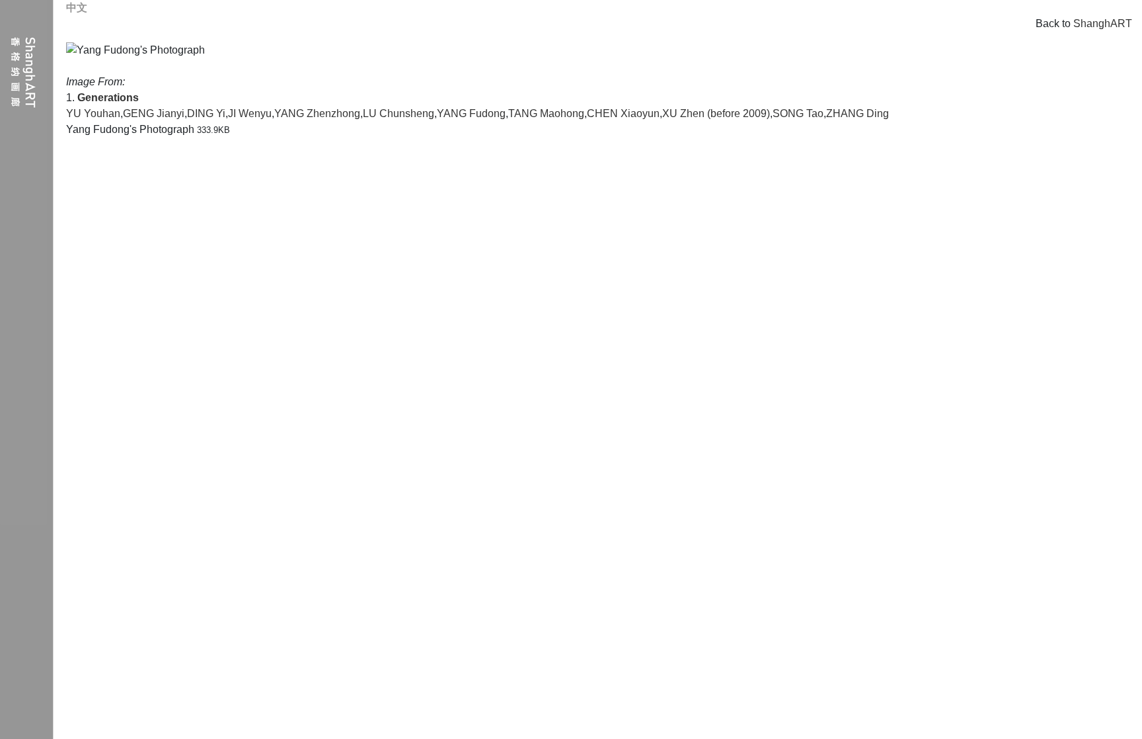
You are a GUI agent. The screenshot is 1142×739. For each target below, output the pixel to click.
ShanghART (1102, 23)
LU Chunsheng (398, 113)
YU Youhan (93, 113)
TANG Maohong (546, 113)
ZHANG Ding (857, 113)
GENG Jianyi (153, 113)
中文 (76, 7)
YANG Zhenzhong (317, 113)
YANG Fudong (471, 113)
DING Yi (206, 113)
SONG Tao (798, 113)
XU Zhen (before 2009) (716, 113)
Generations (108, 97)
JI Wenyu (250, 113)
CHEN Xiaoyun (623, 113)
